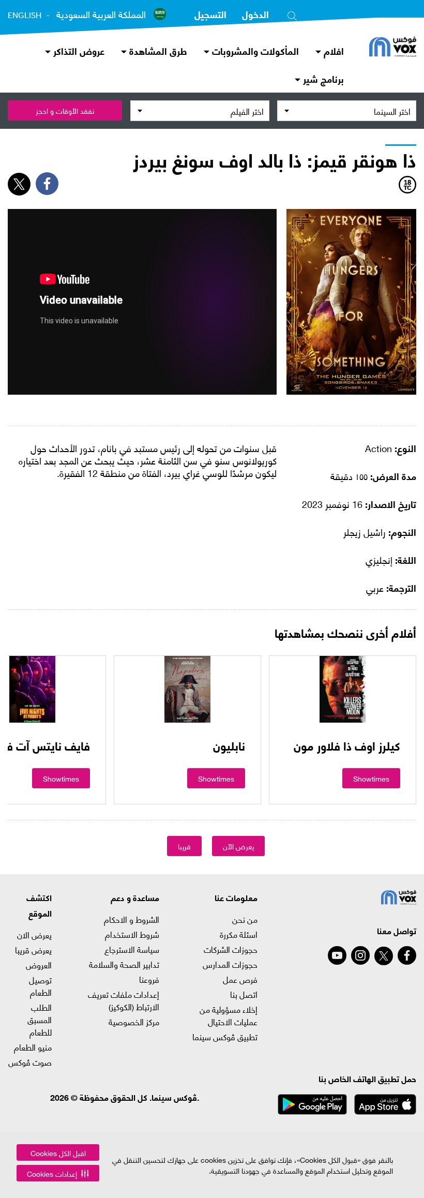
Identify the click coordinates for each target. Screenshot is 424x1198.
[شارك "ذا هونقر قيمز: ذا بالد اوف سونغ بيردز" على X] (19, 184)
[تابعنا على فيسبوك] (407, 955)
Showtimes (371, 778)
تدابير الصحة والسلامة (124, 964)
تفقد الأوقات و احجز (65, 110)
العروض (39, 965)
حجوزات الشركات (231, 949)
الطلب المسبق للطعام (39, 1019)
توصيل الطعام (40, 986)
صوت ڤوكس (30, 1062)
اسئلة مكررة (239, 934)
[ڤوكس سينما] (392, 47)
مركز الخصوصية (134, 1021)
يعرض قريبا (33, 950)
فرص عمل (240, 979)
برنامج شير (322, 78)
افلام (332, 50)
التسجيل (210, 13)
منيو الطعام (33, 1047)
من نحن (245, 919)
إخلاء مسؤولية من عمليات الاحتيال (229, 1015)
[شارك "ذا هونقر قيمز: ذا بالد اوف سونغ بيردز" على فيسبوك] (47, 183)
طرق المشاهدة (157, 50)
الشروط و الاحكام (131, 919)
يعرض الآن (238, 846)
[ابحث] (292, 14)
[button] (58, 1173)
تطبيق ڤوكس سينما (225, 1036)
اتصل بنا (244, 994)
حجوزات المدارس (230, 964)
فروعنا (149, 979)
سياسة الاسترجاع (131, 949)
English (24, 15)
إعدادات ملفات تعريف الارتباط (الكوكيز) (123, 1000)
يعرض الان (34, 935)
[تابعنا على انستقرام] (360, 955)
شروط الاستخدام (132, 934)
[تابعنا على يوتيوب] (337, 955)
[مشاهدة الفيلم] (342, 689)
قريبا (184, 846)
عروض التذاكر (77, 50)
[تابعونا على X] (383, 956)
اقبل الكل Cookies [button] (58, 1153)
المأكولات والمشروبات (254, 50)
